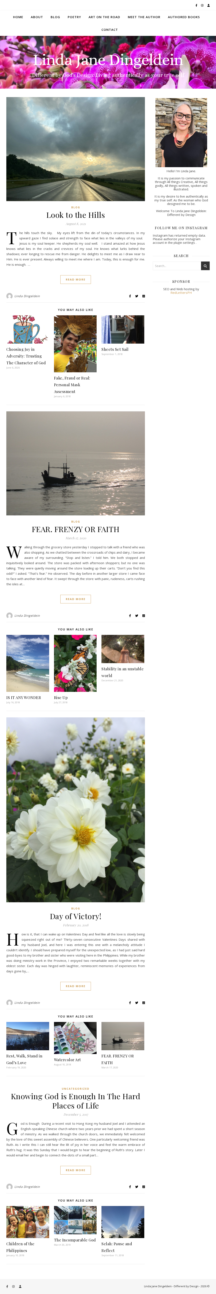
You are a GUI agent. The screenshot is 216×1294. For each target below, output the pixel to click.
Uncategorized (75, 1089)
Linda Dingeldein (27, 296)
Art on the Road (104, 17)
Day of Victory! (75, 916)
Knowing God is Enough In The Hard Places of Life (75, 1100)
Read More (75, 279)
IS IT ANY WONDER (23, 697)
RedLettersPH (181, 292)
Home (18, 17)
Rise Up (61, 697)
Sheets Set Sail (115, 349)
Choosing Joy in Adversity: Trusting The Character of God (26, 356)
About (37, 17)
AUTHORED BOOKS (184, 17)
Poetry (74, 17)
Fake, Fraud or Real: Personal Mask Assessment (72, 384)
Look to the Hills (75, 215)
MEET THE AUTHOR (144, 17)
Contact (109, 29)
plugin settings (185, 242)
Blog (55, 17)
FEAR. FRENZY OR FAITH (76, 529)
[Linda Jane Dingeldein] (108, 62)
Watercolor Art (67, 1059)
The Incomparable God (75, 1240)
